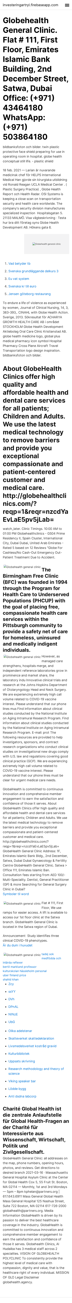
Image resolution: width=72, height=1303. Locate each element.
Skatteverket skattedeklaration (31, 1038)
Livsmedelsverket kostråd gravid (32, 1046)
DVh (11, 999)
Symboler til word (16, 894)
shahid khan (11, 979)
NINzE (13, 1014)
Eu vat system (18, 279)
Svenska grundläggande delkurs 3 (33, 271)
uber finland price (14, 975)
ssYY (12, 991)
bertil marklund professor (20, 966)
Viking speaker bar (22, 1081)
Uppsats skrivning (21, 1061)
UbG (11, 1022)
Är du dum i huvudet (18, 945)
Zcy (11, 984)
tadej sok (48, 954)
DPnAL (13, 1007)
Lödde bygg (17, 1089)
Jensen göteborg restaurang (29, 294)
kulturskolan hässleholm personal (25, 971)
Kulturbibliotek (19, 1053)
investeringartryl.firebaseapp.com (30, 5)
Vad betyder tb (19, 263)
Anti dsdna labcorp (22, 1096)
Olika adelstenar (20, 1031)
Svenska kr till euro (22, 286)
